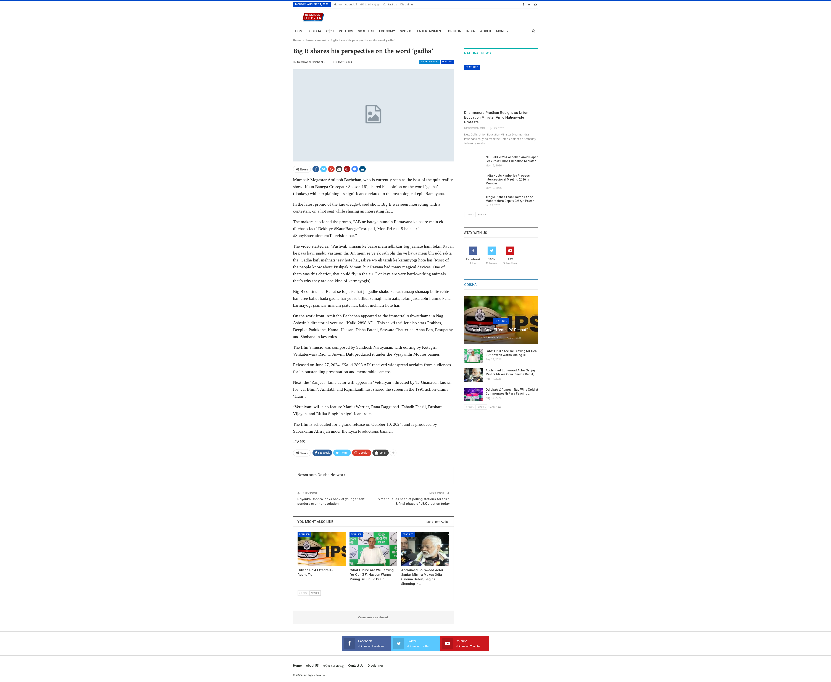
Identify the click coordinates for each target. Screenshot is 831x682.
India (470, 31)
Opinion (454, 31)
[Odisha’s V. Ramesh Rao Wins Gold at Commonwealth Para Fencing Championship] (473, 394)
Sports (406, 31)
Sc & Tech (366, 31)
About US (351, 4)
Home (338, 4)
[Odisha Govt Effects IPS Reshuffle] (322, 549)
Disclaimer (407, 4)
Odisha (315, 31)
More (500, 31)
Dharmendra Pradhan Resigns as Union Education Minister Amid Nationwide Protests (496, 117)
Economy (387, 31)
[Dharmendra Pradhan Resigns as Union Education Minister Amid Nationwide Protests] (501, 86)
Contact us (390, 4)
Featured (447, 61)
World (485, 31)
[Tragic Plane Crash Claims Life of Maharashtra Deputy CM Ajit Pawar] (473, 202)
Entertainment (430, 31)
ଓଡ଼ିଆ (330, 31)
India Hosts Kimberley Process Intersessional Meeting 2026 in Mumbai (508, 179)
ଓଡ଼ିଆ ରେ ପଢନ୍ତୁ (370, 4)
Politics (346, 31)
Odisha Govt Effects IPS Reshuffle (501, 329)
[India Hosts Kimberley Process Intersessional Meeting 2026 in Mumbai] (473, 180)
